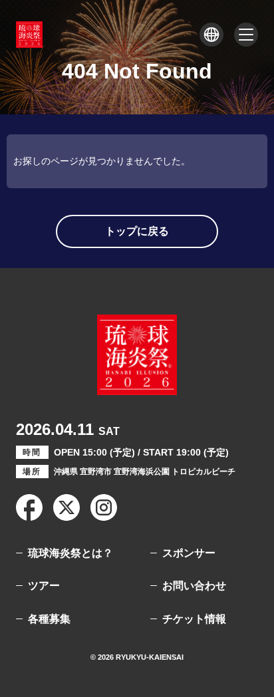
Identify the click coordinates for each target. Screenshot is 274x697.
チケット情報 (194, 619)
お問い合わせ (194, 585)
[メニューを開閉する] (246, 35)
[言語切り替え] (211, 35)
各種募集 (49, 619)
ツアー (44, 585)
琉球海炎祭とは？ (70, 553)
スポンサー (188, 553)
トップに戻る (137, 231)
